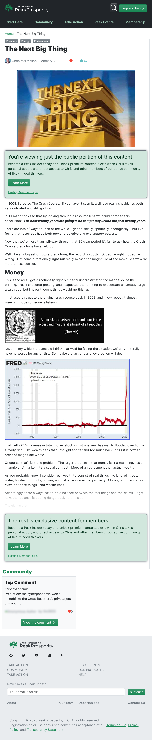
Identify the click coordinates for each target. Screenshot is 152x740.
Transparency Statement (45, 730)
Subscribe (136, 692)
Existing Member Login (23, 192)
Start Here (15, 22)
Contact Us (136, 703)
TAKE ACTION (17, 665)
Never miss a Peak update (26, 684)
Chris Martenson (24, 61)
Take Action (74, 22)
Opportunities (88, 703)
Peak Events (104, 22)
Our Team (66, 703)
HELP (82, 675)
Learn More (19, 183)
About (11, 703)
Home (9, 34)
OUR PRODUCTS (91, 670)
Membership (135, 22)
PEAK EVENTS (89, 665)
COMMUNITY (17, 670)
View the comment (37, 622)
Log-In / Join (131, 8)
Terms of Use (116, 725)
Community (44, 22)
